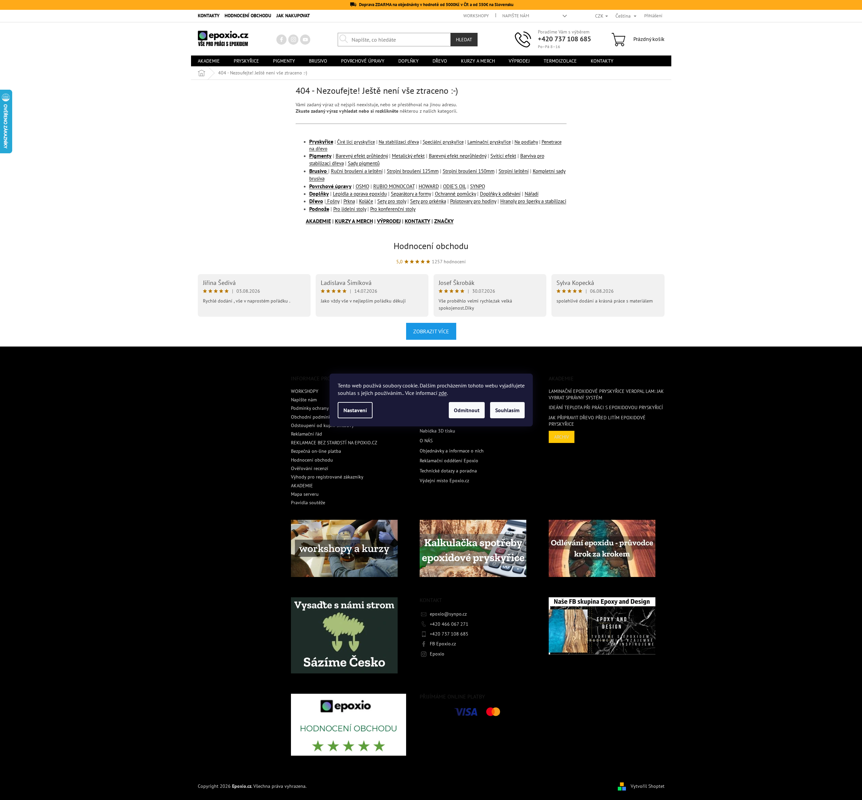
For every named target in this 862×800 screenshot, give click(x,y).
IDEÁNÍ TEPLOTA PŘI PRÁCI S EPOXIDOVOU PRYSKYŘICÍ (606, 407)
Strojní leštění (514, 171)
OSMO (362, 186)
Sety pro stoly (391, 201)
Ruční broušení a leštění (357, 171)
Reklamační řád (306, 434)
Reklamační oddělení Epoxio (449, 461)
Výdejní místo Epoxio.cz (444, 480)
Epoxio (437, 654)
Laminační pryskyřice (489, 142)
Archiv (561, 437)
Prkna (349, 201)
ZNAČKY (444, 221)
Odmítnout (467, 410)
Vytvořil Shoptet (648, 786)
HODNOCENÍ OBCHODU (248, 16)
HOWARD (429, 186)
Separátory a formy (411, 194)
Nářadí (532, 194)
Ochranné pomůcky (455, 194)
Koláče (366, 201)
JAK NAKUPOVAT (293, 16)
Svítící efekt (503, 156)
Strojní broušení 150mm (469, 171)
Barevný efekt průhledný (362, 156)
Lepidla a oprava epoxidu (360, 194)
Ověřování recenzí (309, 468)
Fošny (332, 201)
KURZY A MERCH (354, 221)
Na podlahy (526, 142)
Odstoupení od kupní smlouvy (322, 425)
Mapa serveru (305, 494)
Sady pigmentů (364, 163)
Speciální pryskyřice (443, 142)
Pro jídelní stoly (349, 209)
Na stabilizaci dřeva (399, 142)
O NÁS (426, 441)
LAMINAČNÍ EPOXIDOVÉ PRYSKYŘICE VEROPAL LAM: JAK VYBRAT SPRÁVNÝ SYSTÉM (606, 394)
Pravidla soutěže (308, 502)
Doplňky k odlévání (500, 194)
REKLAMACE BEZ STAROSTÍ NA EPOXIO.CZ (334, 443)
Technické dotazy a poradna (448, 471)
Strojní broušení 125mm (413, 171)
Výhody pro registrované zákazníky (327, 477)
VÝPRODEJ (389, 221)
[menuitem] (209, 60)
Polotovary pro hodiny (473, 201)
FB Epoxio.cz (443, 644)
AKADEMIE (318, 221)
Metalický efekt (408, 156)
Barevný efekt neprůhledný (457, 156)
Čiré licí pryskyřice (356, 142)
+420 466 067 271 (449, 624)
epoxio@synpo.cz (448, 614)
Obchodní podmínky (312, 417)
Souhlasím (507, 410)
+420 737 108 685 (564, 39)
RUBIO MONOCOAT (394, 186)
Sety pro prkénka (428, 201)
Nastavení (355, 410)
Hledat (464, 40)
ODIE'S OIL (454, 186)
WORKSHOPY (476, 16)
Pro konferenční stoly (393, 209)
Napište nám (515, 16)
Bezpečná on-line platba (316, 451)
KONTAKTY (208, 16)
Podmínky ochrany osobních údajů (326, 408)
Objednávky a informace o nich (452, 451)
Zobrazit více (431, 331)
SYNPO (477, 186)
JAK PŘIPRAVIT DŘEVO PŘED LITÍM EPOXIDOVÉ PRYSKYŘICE (597, 421)
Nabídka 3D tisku (437, 431)
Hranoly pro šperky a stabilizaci (533, 201)
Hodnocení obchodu (431, 245)
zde (443, 393)
